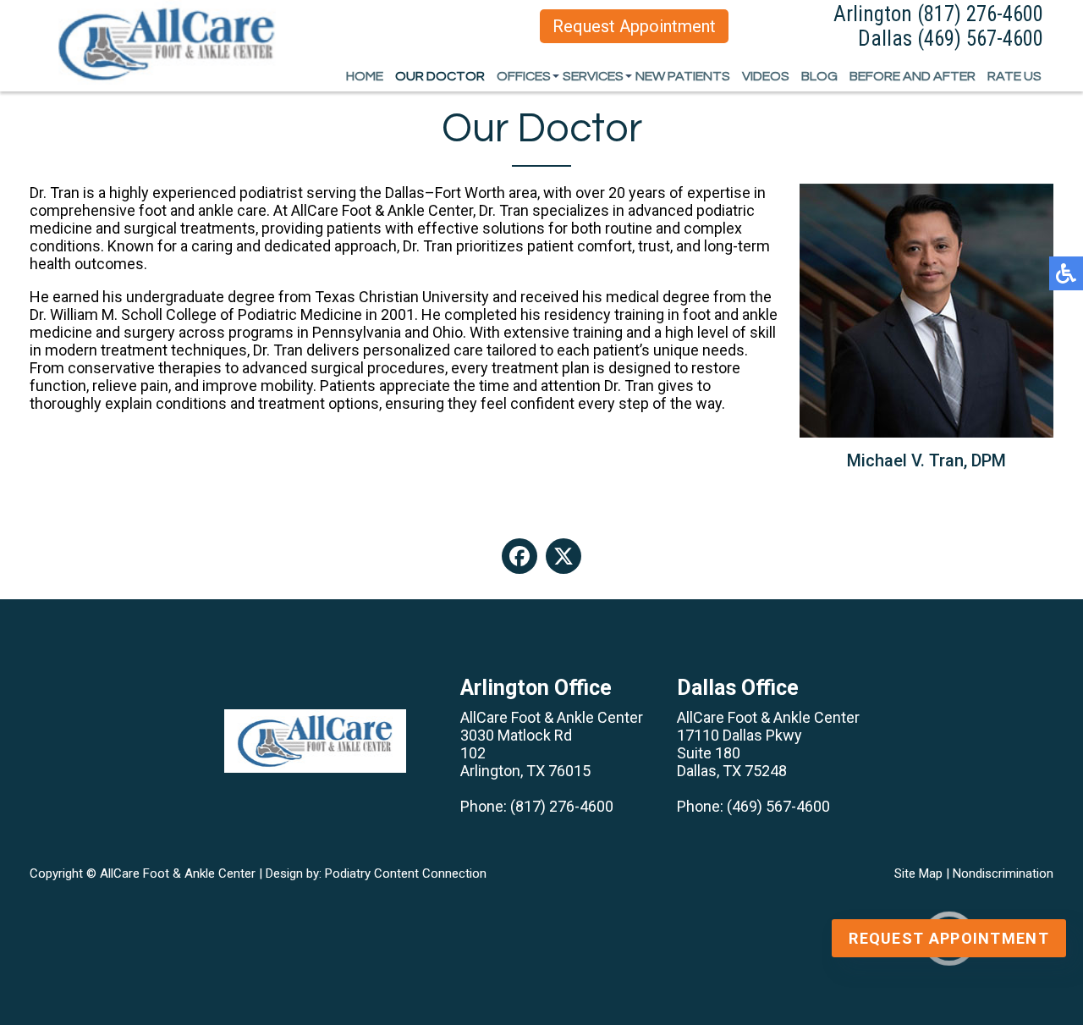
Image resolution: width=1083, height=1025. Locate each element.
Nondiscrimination (1003, 873)
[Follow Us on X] (563, 556)
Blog (819, 76)
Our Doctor (440, 76)
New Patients (682, 76)
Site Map (918, 873)
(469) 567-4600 (980, 38)
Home (364, 76)
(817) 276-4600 (980, 14)
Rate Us (1014, 76)
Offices (524, 76)
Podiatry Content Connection (406, 873)
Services (593, 76)
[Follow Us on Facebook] (519, 556)
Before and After (912, 76)
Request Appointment (634, 26)
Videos (765, 76)
